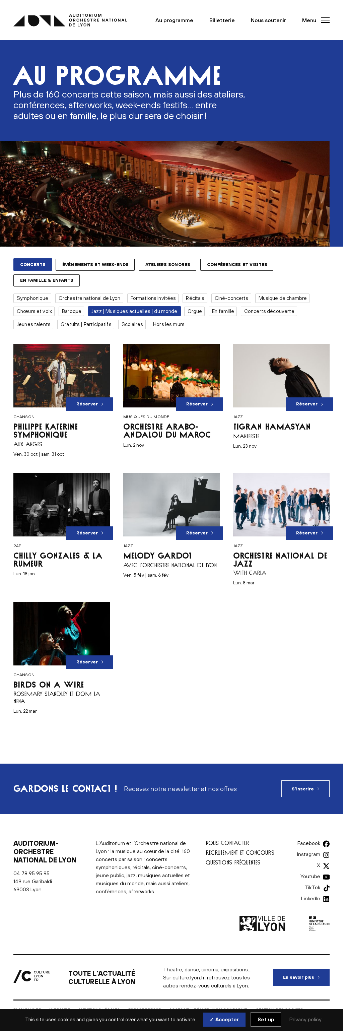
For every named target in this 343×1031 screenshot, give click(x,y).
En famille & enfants (47, 280)
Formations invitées (153, 298)
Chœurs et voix (34, 311)
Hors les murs (169, 324)
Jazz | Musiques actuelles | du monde (134, 311)
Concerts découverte (269, 311)
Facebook (308, 843)
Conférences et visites (237, 264)
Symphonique (33, 298)
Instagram (308, 854)
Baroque (71, 311)
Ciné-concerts (232, 298)
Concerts (33, 264)
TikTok (312, 887)
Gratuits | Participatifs (86, 324)
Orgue (195, 311)
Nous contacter (227, 842)
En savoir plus (306, 977)
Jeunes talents (34, 324)
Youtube (310, 876)
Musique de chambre (283, 298)
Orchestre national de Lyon (90, 298)
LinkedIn (310, 898)
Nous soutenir (268, 20)
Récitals (195, 298)
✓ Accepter (224, 1019)
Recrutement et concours (240, 852)
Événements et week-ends (95, 264)
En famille (223, 311)
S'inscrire (303, 788)
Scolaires (132, 324)
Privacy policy (305, 1019)
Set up (266, 1019)
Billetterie (222, 20)
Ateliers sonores (167, 264)
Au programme (174, 20)
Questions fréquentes (233, 862)
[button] (314, 20)
